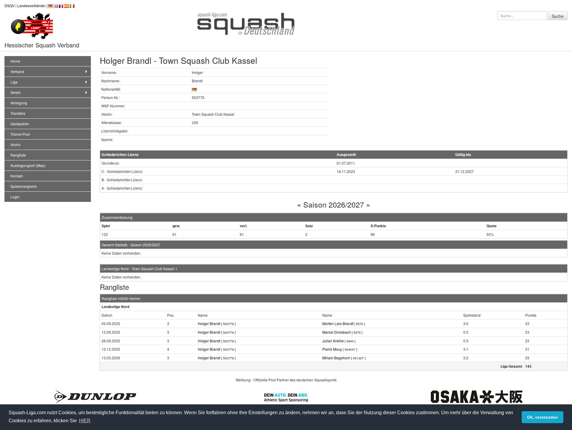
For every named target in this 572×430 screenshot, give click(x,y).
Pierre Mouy (339, 349)
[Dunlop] (95, 395)
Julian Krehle (338, 340)
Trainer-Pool (20, 134)
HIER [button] (85, 420)
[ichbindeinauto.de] (286, 396)
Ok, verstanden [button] (542, 417)
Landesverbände (31, 5)
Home (15, 61)
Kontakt (16, 175)
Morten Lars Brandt (343, 323)
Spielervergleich (23, 186)
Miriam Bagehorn (344, 357)
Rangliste (18, 154)
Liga (14, 81)
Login (15, 196)
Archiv (15, 144)
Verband (17, 71)
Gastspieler (19, 123)
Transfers (17, 113)
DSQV (9, 5)
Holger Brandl (217, 323)
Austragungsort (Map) (28, 165)
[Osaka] (477, 395)
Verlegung (18, 102)
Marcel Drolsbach (342, 332)
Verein (15, 92)
